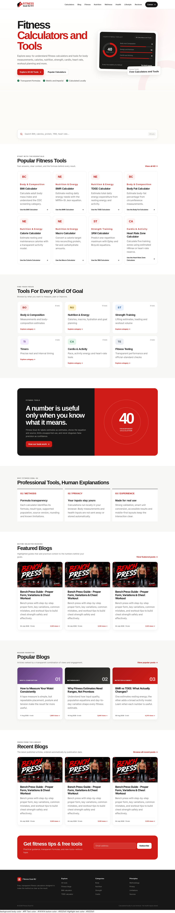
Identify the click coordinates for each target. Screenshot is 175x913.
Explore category (27, 329)
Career (151, 4)
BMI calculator (66, 890)
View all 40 (151, 166)
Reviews (138, 4)
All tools (64, 883)
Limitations (134, 890)
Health (118, 4)
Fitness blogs (66, 886)
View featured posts (147, 557)
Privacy (132, 886)
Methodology (134, 883)
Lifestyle (128, 4)
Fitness (88, 4)
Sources (133, 894)
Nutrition (97, 4)
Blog (79, 4)
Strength (98, 890)
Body (97, 883)
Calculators (69, 4)
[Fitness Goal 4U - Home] (25, 4)
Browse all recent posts (145, 752)
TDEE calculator (67, 894)
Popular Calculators (57, 72)
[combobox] (85, 134)
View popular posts (147, 662)
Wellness (108, 4)
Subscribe (144, 845)
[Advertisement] (87, 108)
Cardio (97, 894)
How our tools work (39, 444)
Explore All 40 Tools (30, 72)
